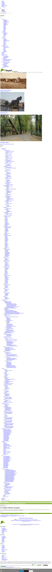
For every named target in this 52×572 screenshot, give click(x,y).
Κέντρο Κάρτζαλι (7, 261)
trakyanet (10, 561)
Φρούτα (8, 323)
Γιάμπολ (40, 520)
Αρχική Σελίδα (4, 148)
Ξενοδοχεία (3, 52)
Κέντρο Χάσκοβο (7, 249)
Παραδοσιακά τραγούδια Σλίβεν (9, 476)
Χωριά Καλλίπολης (9, 211)
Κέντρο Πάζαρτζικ (7, 275)
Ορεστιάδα (6, 294)
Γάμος (6, 356)
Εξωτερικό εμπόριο (7, 315)
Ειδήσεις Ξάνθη (6, 466)
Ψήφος (4, 36)
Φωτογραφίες (3, 6)
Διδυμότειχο (6, 293)
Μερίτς (6, 178)
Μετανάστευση (6, 33)
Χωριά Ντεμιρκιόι (9, 194)
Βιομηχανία (6, 385)
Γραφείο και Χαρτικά (6, 444)
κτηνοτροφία (6, 317)
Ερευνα (5, 494)
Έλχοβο (6, 286)
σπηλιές (6, 415)
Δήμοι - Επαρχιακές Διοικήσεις (9, 383)
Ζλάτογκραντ (7, 268)
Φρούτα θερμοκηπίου (9, 325)
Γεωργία (6, 386)
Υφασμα (5, 451)
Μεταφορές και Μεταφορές (7, 452)
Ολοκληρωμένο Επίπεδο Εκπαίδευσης (12, 354)
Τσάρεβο (6, 225)
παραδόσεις (5, 50)
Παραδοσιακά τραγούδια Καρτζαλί (9, 477)
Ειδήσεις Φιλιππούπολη (7, 461)
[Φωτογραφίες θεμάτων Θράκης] (13, 88)
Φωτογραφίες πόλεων (4, 112)
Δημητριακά (8, 321)
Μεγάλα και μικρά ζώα (10, 320)
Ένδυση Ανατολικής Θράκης (9, 420)
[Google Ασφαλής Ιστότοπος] (34, 565)
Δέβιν (6, 270)
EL (4, 526)
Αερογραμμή (7, 394)
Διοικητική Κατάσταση (6, 40)
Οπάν (6, 232)
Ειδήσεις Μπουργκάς (6, 459)
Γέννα (7, 202)
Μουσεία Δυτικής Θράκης (8, 413)
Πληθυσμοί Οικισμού (8, 301)
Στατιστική (3, 1)
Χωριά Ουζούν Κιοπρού (10, 184)
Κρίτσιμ (6, 241)
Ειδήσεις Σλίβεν (6, 462)
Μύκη (6, 291)
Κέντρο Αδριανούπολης (8, 167)
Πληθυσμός (5, 32)
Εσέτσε (8, 172)
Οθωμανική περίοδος (8, 409)
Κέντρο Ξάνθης (7, 289)
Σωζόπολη (6, 223)
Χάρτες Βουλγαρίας (6, 56)
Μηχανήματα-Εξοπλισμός (7, 448)
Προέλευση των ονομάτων (8, 370)
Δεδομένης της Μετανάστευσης (9, 310)
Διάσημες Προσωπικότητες (8, 402)
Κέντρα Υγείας (7, 391)
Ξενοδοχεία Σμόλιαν (6, 437)
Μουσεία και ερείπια (8, 336)
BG (3, 534)
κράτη (6, 372)
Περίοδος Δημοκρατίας (8, 410)
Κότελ (6, 258)
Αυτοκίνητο (5, 449)
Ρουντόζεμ (6, 273)
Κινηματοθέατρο (7, 352)
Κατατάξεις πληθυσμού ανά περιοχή (11, 303)
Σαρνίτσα (6, 282)
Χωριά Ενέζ (8, 169)
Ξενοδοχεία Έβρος (6, 440)
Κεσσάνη (6, 174)
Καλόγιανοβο (7, 239)
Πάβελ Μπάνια (7, 233)
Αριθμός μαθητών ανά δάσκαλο (11, 355)
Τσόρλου (6, 153)
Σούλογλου (6, 181)
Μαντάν (6, 272)
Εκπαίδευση (6, 353)
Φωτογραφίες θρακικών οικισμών (4, 114)
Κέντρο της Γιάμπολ (7, 284)
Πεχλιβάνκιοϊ (7, 200)
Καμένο (6, 220)
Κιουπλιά (8, 179)
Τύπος (4, 43)
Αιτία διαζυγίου (9, 361)
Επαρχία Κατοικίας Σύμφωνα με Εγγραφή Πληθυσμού (12, 312)
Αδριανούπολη (5, 20)
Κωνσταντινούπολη (6, 22)
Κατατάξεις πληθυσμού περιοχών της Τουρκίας (13, 306)
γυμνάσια (6, 378)
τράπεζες (6, 389)
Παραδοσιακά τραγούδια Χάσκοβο (9, 475)
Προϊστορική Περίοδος (8, 407)
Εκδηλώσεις (5, 51)
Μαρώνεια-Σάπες (7, 298)
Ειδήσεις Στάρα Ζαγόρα (7, 460)
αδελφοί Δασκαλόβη (7, 227)
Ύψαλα (6, 171)
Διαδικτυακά (6, 485)
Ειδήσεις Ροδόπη (6, 467)
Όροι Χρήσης (5, 65)
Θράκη (3, 2)
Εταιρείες (3, 4)
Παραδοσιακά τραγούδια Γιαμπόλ (9, 479)
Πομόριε (6, 217)
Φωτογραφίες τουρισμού (7, 60)
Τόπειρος (6, 290)
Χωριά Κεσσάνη (9, 176)
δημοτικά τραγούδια (4, 5)
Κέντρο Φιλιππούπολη (8, 235)
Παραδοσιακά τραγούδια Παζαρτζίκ (10, 478)
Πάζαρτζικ (5, 28)
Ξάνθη (4, 29)
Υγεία (4, 35)
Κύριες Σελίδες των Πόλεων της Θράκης (26, 518)
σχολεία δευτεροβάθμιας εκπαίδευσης (10, 379)
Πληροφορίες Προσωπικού (8, 337)
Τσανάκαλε (5, 21)
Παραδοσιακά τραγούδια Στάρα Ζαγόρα (10, 474)
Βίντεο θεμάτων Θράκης (7, 62)
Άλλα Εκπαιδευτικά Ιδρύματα (9, 381)
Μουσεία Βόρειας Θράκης (8, 412)
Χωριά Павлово (9, 201)
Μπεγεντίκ (8, 175)
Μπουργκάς (5, 23)
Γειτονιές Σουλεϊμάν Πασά (10, 151)
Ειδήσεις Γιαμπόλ (6, 465)
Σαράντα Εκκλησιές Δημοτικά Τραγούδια (10, 471)
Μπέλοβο (6, 276)
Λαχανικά (8, 322)
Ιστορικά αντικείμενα (6, 47)
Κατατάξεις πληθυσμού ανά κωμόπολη (12, 304)
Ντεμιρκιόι (6, 193)
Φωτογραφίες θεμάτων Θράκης (8, 59)
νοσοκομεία (6, 390)
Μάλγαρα (6, 159)
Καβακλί (8, 187)
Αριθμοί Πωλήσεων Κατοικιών (9, 332)
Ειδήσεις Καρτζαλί (6, 463)
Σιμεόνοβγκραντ (7, 255)
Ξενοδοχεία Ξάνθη (6, 439)
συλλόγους (6, 400)
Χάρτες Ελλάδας (6, 57)
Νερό (6, 374)
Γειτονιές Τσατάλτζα (9, 213)
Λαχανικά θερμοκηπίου (10, 324)
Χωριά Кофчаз (9, 196)
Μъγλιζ (6, 231)
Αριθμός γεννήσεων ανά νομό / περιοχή (12, 339)
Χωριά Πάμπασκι (9, 192)
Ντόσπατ (6, 269)
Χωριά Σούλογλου (9, 182)
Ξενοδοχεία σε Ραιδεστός (7, 429)
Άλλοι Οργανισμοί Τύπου (8, 398)
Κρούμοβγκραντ (7, 265)
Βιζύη (6, 204)
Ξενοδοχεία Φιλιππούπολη (7, 434)
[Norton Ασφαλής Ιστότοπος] (40, 565)
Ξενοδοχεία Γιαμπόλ (6, 438)
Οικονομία (5, 41)
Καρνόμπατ (6, 219)
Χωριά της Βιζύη (9, 206)
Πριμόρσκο (6, 222)
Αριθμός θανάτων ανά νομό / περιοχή (12, 340)
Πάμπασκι (6, 189)
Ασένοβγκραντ (7, 247)
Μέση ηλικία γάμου (9, 360)
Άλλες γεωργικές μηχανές (10, 328)
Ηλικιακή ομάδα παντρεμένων (11, 359)
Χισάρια (6, 238)
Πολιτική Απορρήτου (8, 493)
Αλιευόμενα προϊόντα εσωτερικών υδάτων (12, 316)
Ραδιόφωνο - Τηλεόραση (8, 397)
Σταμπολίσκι (6, 246)
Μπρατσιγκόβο (7, 277)
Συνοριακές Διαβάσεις (8, 334)
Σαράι (6, 163)
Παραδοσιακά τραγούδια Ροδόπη (9, 481)
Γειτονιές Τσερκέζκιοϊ (10, 152)
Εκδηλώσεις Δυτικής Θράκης (9, 427)
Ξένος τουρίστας (9, 335)
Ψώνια (4, 442)
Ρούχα (3, 499)
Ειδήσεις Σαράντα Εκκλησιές (7, 457)
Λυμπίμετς (6, 250)
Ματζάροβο (6, 256)
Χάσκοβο (5, 25)
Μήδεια (8, 205)
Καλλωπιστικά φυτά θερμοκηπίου (11, 326)
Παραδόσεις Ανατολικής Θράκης (9, 423)
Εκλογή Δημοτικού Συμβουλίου (9, 348)
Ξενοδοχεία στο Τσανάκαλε (7, 431)
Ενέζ (5, 168)
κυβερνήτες (6, 382)
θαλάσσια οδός (7, 395)
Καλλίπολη (6, 209)
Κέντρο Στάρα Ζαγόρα (8, 226)
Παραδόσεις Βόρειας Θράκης (9, 424)
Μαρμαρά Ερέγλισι (7, 160)
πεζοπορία (6, 416)
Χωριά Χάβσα (9, 170)
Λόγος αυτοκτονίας (9, 344)
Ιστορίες (6, 369)
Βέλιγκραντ (6, 283)
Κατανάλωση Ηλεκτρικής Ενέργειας (10, 331)
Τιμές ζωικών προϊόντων (10, 329)
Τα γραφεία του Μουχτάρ (8, 384)
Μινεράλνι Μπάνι (7, 253)
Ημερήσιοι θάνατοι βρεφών (10, 342)
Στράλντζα (6, 285)
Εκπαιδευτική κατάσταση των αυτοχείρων (12, 345)
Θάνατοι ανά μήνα (9, 341)
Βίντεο (3, 61)
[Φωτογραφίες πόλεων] (12, 111)
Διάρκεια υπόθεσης (9, 363)
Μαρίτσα (6, 243)
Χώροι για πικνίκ (7, 404)
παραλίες (6, 405)
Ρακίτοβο (6, 281)
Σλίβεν (4, 257)
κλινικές (6, 392)
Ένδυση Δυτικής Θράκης (21, 515)
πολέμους (6, 371)
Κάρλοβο (6, 240)
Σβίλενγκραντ (7, 254)
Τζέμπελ (6, 262)
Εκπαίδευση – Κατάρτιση (7, 445)
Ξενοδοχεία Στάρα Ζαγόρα (7, 433)
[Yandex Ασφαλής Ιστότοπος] (45, 565)
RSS (4, 496)
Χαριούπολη (6, 156)
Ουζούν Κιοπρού (7, 183)
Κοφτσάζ (6, 195)
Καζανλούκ (6, 230)
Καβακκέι (8, 210)
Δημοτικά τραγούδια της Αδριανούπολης (10, 470)
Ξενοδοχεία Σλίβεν (6, 435)
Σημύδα (6, 236)
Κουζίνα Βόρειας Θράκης (8, 418)
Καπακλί (6, 157)
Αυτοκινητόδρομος (7, 393)
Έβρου (4, 30)
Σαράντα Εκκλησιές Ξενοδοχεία (8, 430)
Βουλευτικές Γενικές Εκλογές (9, 347)
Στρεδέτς (6, 218)
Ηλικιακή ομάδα (9, 364)
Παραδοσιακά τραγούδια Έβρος (9, 480)
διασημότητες (5, 401)
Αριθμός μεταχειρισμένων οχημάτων (11, 367)
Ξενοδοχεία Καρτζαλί (6, 436)
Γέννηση (6, 338)
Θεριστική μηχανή (9, 327)
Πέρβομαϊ (6, 237)
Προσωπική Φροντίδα (6, 447)
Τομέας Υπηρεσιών (7, 388)
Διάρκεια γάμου (9, 362)
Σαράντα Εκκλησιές (6, 185)
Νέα (2, 53)
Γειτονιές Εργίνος (9, 155)
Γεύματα (5, 49)
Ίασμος (6, 299)
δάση (6, 414)
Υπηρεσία (5, 446)
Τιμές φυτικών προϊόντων (10, 330)
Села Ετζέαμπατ (9, 208)
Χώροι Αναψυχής (6, 46)
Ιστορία (5, 38)
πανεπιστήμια (7, 377)
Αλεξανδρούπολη (7, 292)
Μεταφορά (5, 42)
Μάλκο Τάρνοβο (7, 224)
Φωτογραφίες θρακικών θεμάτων (4, 91)
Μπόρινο (6, 271)
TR (3, 526)
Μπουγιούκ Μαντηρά (9, 191)
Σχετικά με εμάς (4, 64)
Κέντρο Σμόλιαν (7, 267)
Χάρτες (4, 482)
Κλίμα (6, 376)
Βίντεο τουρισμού (7, 490)
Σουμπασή (8, 180)
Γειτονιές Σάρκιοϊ (9, 165)
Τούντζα (6, 287)
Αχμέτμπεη (8, 197)
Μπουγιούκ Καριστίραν (10, 198)
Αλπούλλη (8, 190)
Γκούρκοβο (6, 229)
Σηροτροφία (8, 319)
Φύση (4, 48)
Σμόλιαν (5, 27)
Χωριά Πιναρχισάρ (9, 203)
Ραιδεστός (5, 19)
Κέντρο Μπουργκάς (7, 216)
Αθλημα (5, 44)
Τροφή (4, 453)
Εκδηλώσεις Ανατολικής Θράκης (9, 426)
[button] (1, 571)
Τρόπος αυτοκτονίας (9, 343)
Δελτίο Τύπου (5, 443)
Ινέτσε (7, 186)
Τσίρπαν (6, 228)
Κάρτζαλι (5, 26)
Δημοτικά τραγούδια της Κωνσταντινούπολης (11, 472)
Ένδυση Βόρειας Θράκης (8, 421)
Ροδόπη (5, 31)
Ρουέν (6, 221)
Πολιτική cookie (6, 66)
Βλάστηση (6, 375)
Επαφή (3, 67)
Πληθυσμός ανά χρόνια (8, 302)
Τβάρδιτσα (6, 259)
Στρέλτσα (6, 278)
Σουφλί (6, 295)
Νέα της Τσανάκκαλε (6, 458)
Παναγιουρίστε (7, 279)
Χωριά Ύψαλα (9, 173)
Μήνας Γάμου (8, 357)
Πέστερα (6, 280)
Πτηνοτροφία (8, 318)
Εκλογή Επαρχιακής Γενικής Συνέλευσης (10, 349)
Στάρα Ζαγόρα (18, 520)
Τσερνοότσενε (7, 263)
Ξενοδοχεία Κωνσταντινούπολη (8, 432)
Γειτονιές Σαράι (9, 164)
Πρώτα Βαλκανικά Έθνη (8, 408)
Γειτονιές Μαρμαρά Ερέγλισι (10, 161)
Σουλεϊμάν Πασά (7, 150)
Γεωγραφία (5, 39)
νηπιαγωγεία (6, 380)
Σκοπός (8, 188)
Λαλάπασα (6, 177)
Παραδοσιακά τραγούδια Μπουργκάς (10, 473)
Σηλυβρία (6, 214)
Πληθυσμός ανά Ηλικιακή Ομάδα (9, 307)
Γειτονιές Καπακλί (9, 158)
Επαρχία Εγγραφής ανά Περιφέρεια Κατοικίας (11, 311)
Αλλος (4, 351)
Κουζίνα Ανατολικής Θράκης (9, 417)
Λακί (5, 242)
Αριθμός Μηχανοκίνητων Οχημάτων (10, 365)
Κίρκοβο (6, 264)
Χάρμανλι (6, 251)
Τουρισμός (3, 3)
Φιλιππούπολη (5, 24)
